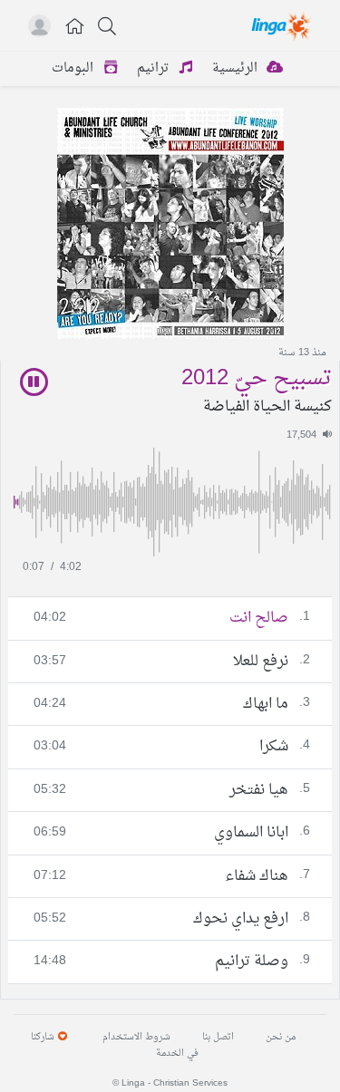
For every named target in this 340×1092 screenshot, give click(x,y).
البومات (74, 68)
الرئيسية (236, 68)
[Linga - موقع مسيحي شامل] (282, 25)
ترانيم (154, 68)
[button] (75, 28)
